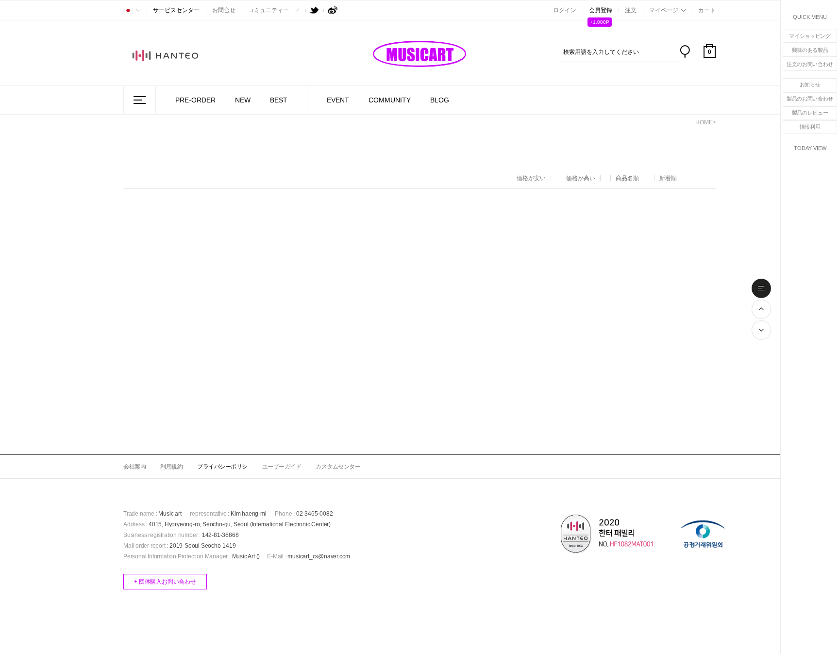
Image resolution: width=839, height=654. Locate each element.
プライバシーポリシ (222, 466)
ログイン (564, 10)
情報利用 (810, 127)
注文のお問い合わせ (810, 64)
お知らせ (810, 84)
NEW (243, 100)
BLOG (439, 100)
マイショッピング (810, 36)
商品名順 (627, 178)
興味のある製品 (810, 50)
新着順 (668, 178)
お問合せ (223, 10)
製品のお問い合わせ (810, 98)
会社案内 (134, 466)
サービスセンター (176, 10)
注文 (631, 10)
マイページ (663, 10)
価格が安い (531, 178)
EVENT (338, 100)
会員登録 (600, 10)
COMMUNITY (390, 100)
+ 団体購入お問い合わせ (165, 581)
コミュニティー (268, 10)
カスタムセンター (338, 466)
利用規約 (171, 466)
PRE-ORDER (195, 100)
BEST (278, 100)
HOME (704, 122)
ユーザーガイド (282, 466)
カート (707, 10)
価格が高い (580, 178)
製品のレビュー (810, 113)
